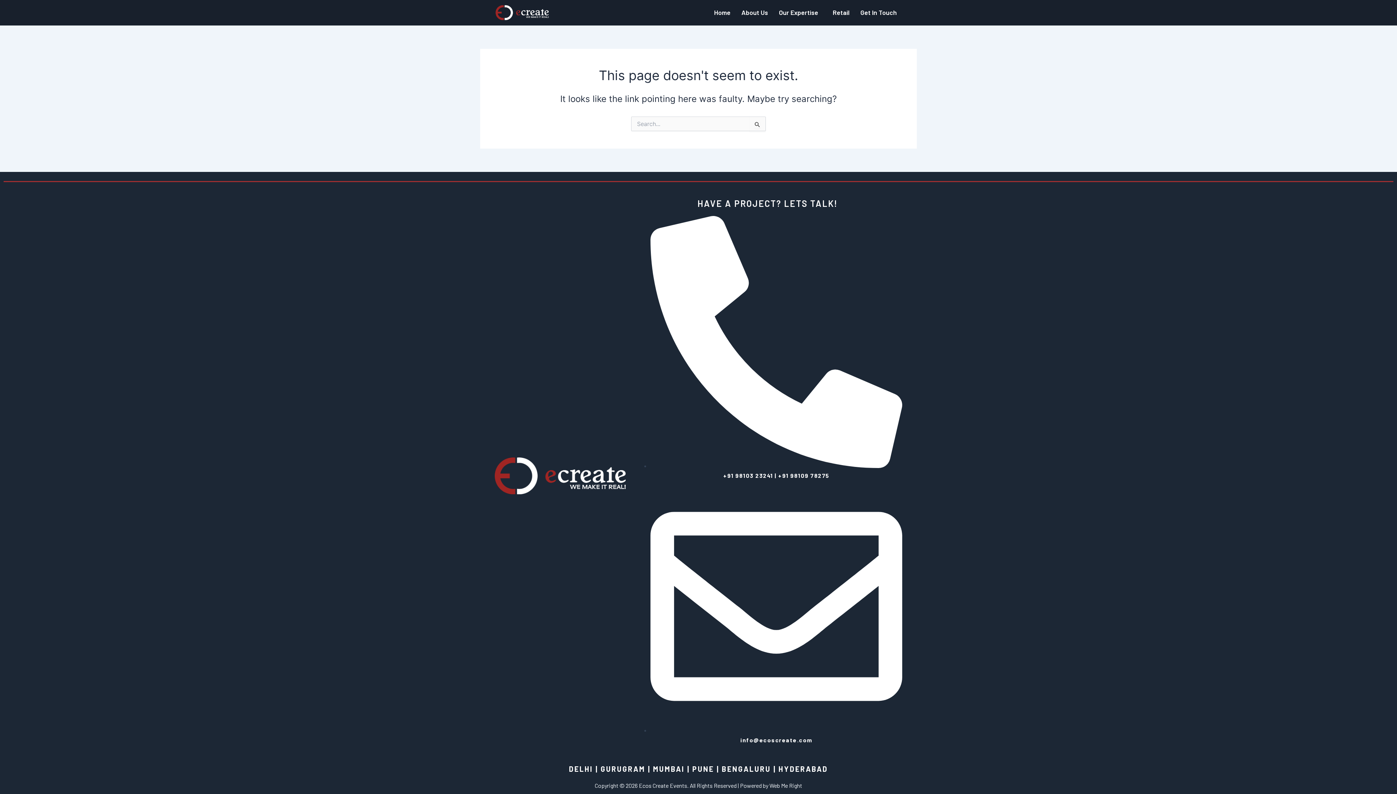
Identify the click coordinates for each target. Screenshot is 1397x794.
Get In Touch (878, 12)
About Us (754, 12)
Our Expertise (798, 12)
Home (722, 12)
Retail (841, 12)
